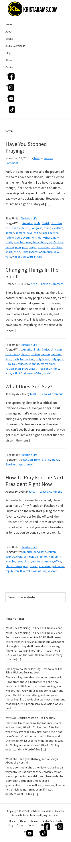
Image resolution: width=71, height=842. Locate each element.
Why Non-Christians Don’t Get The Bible (30, 718)
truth (16, 252)
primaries (58, 566)
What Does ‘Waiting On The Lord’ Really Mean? (34, 628)
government (29, 237)
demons (20, 233)
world (47, 373)
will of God (19, 256)
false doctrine (50, 233)
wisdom (52, 571)
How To (18, 242)
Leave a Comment (52, 284)
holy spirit (57, 359)
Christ (45, 223)
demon (9, 233)
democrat (30, 556)
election (27, 459)
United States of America (37, 252)
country (48, 228)
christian (56, 223)
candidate (40, 552)
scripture (56, 247)
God (17, 237)
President (44, 247)
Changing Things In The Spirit (31, 273)
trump (55, 368)
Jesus (27, 242)
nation (9, 247)
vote (8, 256)
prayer (32, 247)
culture (58, 228)
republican (12, 571)
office (57, 561)
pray (24, 247)
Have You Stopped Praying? (26, 147)
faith (37, 233)
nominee (47, 561)
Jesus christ (39, 242)
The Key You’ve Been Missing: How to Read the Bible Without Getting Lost (33, 670)
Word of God (34, 256)
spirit (8, 252)
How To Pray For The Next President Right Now (34, 480)
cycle (19, 556)
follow (9, 237)
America (27, 223)
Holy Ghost (45, 237)
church (25, 228)
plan (18, 247)
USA (56, 252)
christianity (12, 228)
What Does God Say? (28, 386)
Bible (37, 223)
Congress (36, 228)
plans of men (13, 566)
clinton (35, 354)
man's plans (56, 242)
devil (30, 233)
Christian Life (29, 218)
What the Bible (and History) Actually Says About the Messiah (31, 760)
